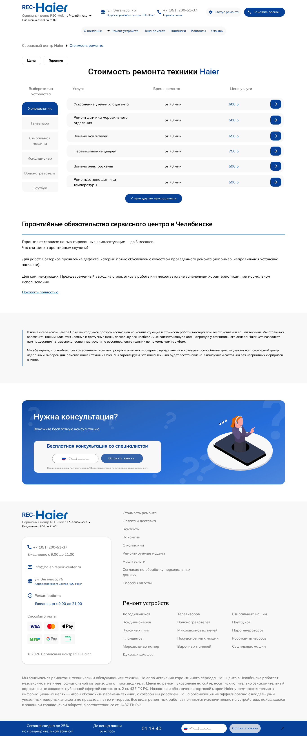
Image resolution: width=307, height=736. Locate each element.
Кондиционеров (137, 622)
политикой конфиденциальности (130, 467)
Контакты (198, 31)
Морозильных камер (141, 646)
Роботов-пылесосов (249, 638)
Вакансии (178, 31)
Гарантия (56, 60)
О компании (93, 31)
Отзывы (217, 31)
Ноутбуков (241, 622)
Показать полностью (40, 292)
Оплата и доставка (139, 521)
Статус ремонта (227, 12)
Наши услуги (134, 561)
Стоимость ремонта (140, 513)
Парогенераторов (248, 630)
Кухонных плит (136, 630)
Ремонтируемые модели (144, 553)
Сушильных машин (249, 646)
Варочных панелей (194, 646)
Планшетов (132, 638)
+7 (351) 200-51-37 (180, 10)
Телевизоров (188, 614)
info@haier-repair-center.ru (58, 567)
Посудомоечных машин (198, 638)
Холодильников (136, 614)
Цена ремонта (154, 31)
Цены (31, 60)
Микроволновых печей (197, 630)
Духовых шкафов (138, 654)
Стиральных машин (249, 614)
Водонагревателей (194, 622)
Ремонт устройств (124, 31)
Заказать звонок (267, 12)
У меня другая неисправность (154, 198)
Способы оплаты (137, 583)
